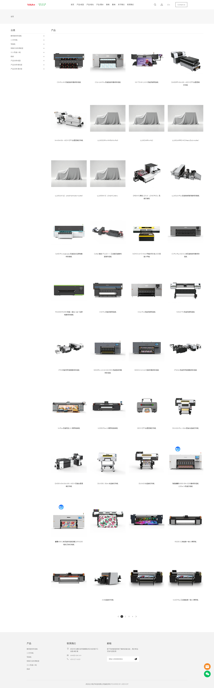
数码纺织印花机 (32, 649)
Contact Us (181, 5)
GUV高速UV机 (32, 665)
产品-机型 (80, 4)
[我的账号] (161, 4)
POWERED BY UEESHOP (119, 684)
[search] (155, 5)
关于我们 (121, 4)
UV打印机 (30, 653)
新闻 (107, 4)
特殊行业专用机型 (33, 661)
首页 (72, 4)
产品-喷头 (90, 4)
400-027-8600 (75, 659)
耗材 (28, 669)
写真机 (29, 657)
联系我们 (130, 4)
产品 (29, 643)
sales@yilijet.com (75, 655)
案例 (113, 4)
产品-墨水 (100, 4)
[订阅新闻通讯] (135, 659)
